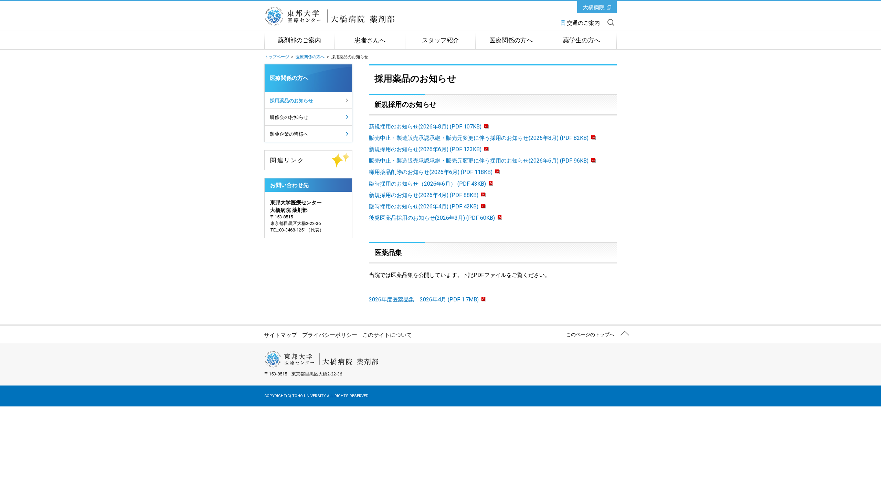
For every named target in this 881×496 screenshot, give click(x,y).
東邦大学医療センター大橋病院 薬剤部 (342, 16)
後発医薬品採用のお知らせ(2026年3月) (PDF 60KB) (432, 218)
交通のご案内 (583, 23)
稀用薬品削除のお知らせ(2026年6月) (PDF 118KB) (430, 172)
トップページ (276, 56)
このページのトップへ (590, 334)
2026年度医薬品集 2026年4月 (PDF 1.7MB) (424, 299)
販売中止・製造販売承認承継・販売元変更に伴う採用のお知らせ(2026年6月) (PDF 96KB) (478, 160)
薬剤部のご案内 (299, 40)
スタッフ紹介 (440, 40)
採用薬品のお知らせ (291, 100)
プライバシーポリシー (329, 335)
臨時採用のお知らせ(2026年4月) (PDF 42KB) (423, 206)
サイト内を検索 (610, 22)
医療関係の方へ (511, 40)
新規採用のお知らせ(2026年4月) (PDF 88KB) (423, 195)
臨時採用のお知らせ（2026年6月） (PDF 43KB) (427, 183)
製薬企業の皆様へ (289, 134)
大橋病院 (594, 7)
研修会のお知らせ (289, 117)
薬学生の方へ (581, 40)
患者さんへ (369, 40)
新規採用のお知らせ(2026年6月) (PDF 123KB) (425, 149)
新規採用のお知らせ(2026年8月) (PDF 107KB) (425, 126)
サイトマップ (280, 335)
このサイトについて (387, 335)
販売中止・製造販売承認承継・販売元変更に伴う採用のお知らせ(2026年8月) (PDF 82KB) (478, 138)
